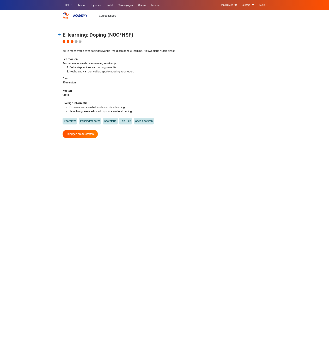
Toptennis (95, 5)
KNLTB (68, 5)
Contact (246, 5)
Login (262, 5)
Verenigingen (125, 5)
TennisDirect (226, 5)
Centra (142, 5)
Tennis (81, 5)
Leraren (155, 5)
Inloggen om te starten (80, 134)
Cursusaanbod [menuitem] (107, 15)
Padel (110, 5)
